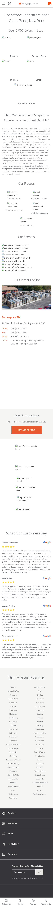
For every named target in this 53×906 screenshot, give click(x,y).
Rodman (13, 771)
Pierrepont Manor (13, 759)
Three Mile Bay (13, 786)
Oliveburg (13, 756)
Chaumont (40, 710)
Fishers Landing (40, 733)
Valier (13, 790)
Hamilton (13, 740)
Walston (40, 790)
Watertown (13, 794)
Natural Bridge (39, 752)
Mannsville (13, 752)
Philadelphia (40, 756)
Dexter (13, 725)
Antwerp (13, 695)
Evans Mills (13, 729)
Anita (40, 691)
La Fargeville (13, 748)
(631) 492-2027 (18, 328)
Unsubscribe (37, 878)
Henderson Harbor (13, 744)
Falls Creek (40, 729)
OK (39, 872)
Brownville (40, 702)
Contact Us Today (26, 429)
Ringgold (39, 767)
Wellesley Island (39, 794)
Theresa (13, 782)
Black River (13, 698)
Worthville (13, 797)
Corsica (40, 717)
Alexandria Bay (13, 691)
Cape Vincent (40, 706)
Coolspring (13, 717)
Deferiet (40, 721)
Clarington (13, 714)
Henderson (39, 740)
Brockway (40, 698)
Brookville (13, 702)
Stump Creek (40, 775)
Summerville (13, 778)
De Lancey (13, 721)
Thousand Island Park (40, 782)
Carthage (13, 710)
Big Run (40, 695)
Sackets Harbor (40, 771)
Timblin (40, 786)
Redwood (40, 763)
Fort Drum (13, 736)
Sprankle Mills (13, 775)
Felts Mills (13, 733)
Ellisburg (40, 725)
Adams (13, 687)
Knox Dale (40, 744)
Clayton (40, 714)
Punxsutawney (13, 763)
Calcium (13, 706)
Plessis (40, 759)
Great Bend (39, 736)
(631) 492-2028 (18, 332)
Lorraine (40, 748)
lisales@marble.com (20, 336)
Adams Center (39, 687)
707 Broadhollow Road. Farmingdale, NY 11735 (23, 323)
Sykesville (40, 778)
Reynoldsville (13, 767)
